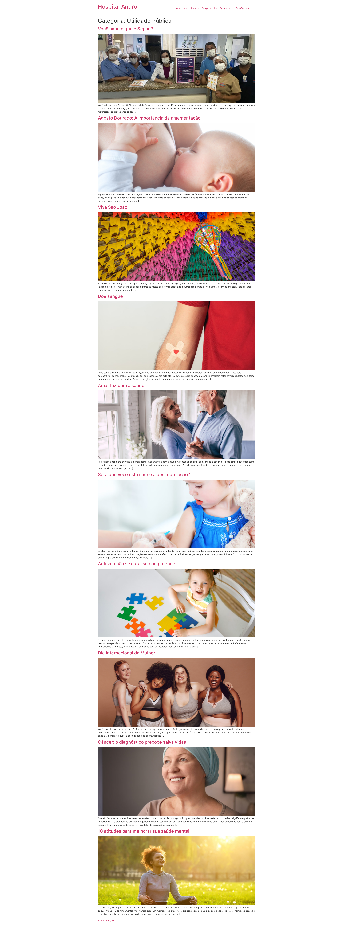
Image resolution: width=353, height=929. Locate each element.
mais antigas (106, 920)
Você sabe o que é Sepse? (125, 28)
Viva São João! (113, 207)
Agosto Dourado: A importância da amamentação (149, 118)
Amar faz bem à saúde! (122, 385)
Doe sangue (110, 296)
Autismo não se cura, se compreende (136, 563)
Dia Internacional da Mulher (126, 653)
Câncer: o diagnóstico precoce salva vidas (142, 742)
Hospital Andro (117, 6)
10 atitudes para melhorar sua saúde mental (143, 831)
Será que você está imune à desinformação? (144, 474)
